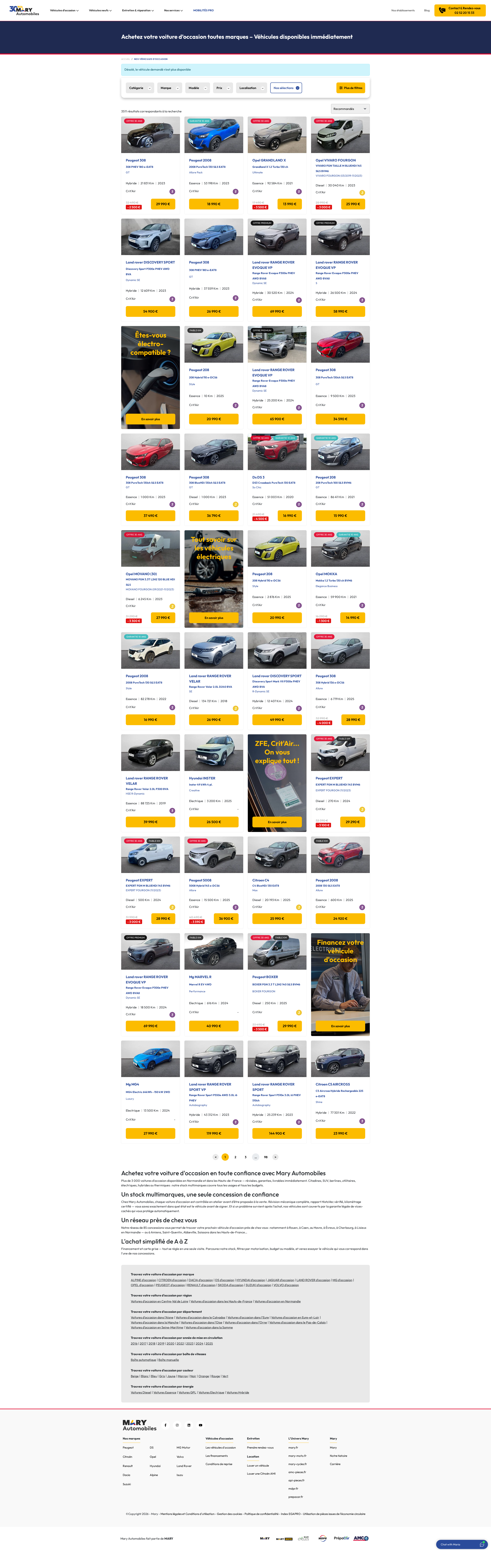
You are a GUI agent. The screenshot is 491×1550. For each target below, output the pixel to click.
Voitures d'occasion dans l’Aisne (152, 1317)
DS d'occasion (224, 1280)
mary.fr (293, 1447)
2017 (143, 1343)
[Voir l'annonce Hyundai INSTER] (214, 752)
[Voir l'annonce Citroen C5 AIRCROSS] (340, 1059)
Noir (193, 1376)
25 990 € (353, 204)
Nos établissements (403, 10)
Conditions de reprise (219, 1464)
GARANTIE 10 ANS (199, 120)
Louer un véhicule (258, 1465)
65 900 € (277, 419)
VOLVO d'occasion (286, 1285)
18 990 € (214, 204)
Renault (128, 1466)
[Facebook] (165, 1425)
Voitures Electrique (211, 1392)
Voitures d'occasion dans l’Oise (201, 1322)
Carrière (335, 1464)
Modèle (194, 88)
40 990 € (214, 1026)
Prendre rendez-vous (260, 1447)
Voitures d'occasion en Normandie (278, 1301)
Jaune (171, 1376)
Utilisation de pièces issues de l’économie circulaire (334, 1514)
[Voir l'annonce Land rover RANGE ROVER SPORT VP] (214, 1059)
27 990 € (163, 617)
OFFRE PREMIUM (262, 223)
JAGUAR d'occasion (280, 1280)
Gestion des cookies (229, 1514)
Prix (219, 88)
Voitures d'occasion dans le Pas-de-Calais (297, 1322)
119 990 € (214, 1133)
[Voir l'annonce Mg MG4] (150, 1059)
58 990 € (341, 311)
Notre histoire (338, 1456)
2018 (152, 1343)
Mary (333, 1447)
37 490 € (151, 515)
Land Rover (184, 1466)
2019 (161, 1343)
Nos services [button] (172, 10)
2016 (134, 1343)
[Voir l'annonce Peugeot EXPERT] (340, 752)
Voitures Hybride (238, 1392)
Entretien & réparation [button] (136, 10)
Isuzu (180, 1475)
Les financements (217, 1456)
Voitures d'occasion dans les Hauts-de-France (221, 1301)
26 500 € (214, 822)
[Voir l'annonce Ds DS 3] (277, 452)
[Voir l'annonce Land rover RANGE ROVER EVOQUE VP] (277, 237)
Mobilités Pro (203, 10)
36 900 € (226, 918)
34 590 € (340, 419)
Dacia (126, 1475)
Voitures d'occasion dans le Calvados (200, 1317)
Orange (204, 1376)
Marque (166, 88)
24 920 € (340, 918)
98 (266, 1157)
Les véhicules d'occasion (221, 1447)
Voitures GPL (187, 1392)
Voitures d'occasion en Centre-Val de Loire (159, 1301)
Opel (153, 1457)
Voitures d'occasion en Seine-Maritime (157, 1327)
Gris (162, 1376)
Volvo (180, 1457)
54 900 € (150, 311)
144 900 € (277, 1133)
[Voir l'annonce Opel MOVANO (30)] (150, 548)
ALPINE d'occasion (143, 1280)
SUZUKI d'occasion (258, 1285)
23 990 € (341, 1133)
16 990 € (290, 515)
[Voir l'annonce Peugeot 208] (214, 344)
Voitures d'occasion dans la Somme (209, 1327)
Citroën (127, 1457)
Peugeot (128, 1447)
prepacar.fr (295, 1497)
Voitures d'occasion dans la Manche (155, 1322)
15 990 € (340, 515)
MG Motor (183, 1447)
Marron (183, 1376)
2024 (199, 1343)
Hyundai (155, 1466)
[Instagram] (177, 1425)
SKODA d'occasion (230, 1285)
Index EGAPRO (291, 1514)
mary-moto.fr (297, 1456)
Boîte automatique (143, 1360)
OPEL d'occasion (142, 1285)
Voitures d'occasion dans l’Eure (248, 1317)
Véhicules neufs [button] (98, 10)
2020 (170, 1343)
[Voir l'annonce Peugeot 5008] (214, 855)
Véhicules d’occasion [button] (62, 10)
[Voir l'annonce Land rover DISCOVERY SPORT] (150, 237)
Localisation (248, 88)
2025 (209, 1343)
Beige (135, 1376)
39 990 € (151, 822)
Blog (427, 10)
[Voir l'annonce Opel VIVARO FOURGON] (340, 135)
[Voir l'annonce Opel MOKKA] (340, 548)
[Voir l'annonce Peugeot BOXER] (277, 951)
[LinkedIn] (189, 1425)
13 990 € (290, 204)
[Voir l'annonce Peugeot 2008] (214, 135)
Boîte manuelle (168, 1360)
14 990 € (353, 617)
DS (151, 1447)
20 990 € (214, 419)
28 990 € (353, 719)
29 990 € (163, 204)
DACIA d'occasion (201, 1280)
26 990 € (214, 311)
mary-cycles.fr (297, 1464)
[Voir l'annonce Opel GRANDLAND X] (277, 135)
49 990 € (277, 719)
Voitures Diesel (141, 1392)
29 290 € (353, 822)
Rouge (215, 1376)
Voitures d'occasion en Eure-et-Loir (295, 1317)
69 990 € (277, 311)
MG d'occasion (342, 1280)
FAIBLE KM (195, 330)
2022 (180, 1343)
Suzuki (127, 1484)
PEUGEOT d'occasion (170, 1285)
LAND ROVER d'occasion (313, 1280)
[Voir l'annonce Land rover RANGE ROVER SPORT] (277, 1059)
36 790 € (214, 515)
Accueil (125, 59)
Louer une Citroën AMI (261, 1473)
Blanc (145, 1376)
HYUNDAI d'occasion (250, 1280)
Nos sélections (283, 88)
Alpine (154, 1475)
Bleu (154, 1376)
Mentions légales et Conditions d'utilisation (187, 1514)
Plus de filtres (353, 88)
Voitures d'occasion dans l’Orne (246, 1322)
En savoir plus (150, 419)
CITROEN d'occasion (172, 1280)
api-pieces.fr (296, 1480)
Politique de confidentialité (261, 1514)
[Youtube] (200, 1425)
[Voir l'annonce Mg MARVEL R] (214, 951)
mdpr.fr (293, 1488)
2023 (190, 1343)
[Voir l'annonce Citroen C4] (277, 855)
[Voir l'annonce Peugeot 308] (150, 135)
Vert (225, 1376)
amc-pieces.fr (297, 1472)
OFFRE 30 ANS (134, 120)
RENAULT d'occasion (201, 1285)
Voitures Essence (164, 1392)
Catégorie (136, 88)
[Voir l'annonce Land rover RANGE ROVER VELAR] (214, 650)
